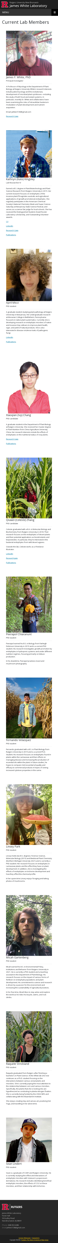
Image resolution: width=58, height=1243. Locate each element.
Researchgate (12, 558)
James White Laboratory (28, 6)
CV (7, 221)
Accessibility (36, 1238)
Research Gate (12, 116)
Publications (11, 235)
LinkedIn (9, 226)
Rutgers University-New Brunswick (24, 2)
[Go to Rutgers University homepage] (5, 4)
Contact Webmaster (25, 1238)
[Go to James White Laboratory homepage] (12, 1209)
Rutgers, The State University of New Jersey (34, 1240)
